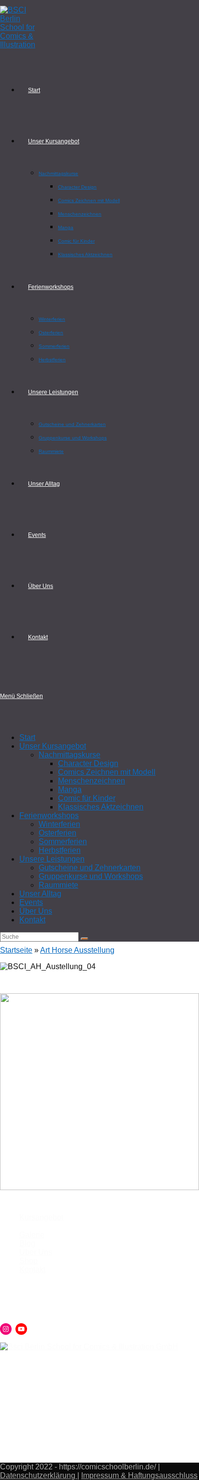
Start (27, 737)
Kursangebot (41, 1217)
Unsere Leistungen (52, 859)
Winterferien (59, 824)
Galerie (31, 1235)
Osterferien (57, 833)
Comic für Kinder (86, 798)
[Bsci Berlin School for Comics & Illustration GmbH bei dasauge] (89, 1347)
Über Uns (35, 911)
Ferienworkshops (49, 815)
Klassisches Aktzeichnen (100, 807)
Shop (28, 1261)
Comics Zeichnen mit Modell (107, 772)
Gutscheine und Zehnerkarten (90, 867)
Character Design (88, 763)
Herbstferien (60, 850)
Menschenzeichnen (91, 781)
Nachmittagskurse (69, 755)
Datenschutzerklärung (38, 1475)
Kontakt (32, 920)
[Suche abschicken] (84, 938)
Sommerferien (63, 841)
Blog (27, 1243)
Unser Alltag (40, 894)
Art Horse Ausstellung (77, 950)
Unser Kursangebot (52, 746)
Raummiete (58, 885)
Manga (70, 789)
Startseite (16, 950)
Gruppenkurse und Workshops (91, 876)
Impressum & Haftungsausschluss (139, 1475)
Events (31, 902)
